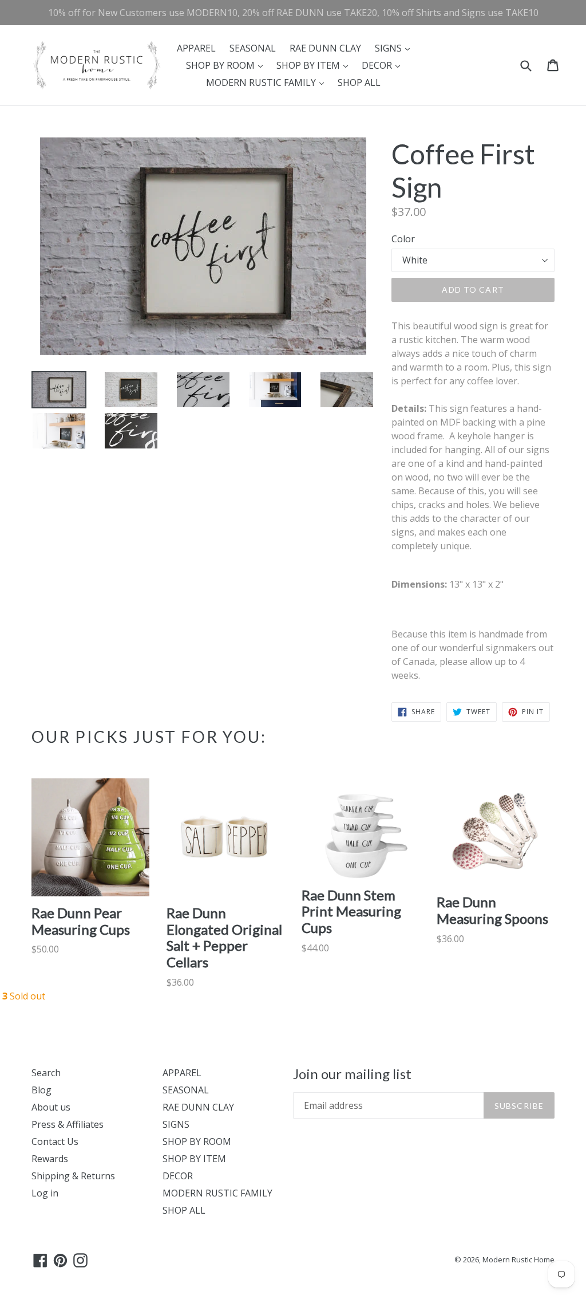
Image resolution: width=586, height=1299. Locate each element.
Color (403, 239)
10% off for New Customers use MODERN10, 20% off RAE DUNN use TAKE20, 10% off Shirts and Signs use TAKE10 (293, 12)
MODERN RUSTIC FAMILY (268, 82)
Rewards (49, 1158)
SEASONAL (252, 48)
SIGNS (395, 47)
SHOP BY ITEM (315, 65)
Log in (44, 1193)
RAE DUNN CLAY (325, 48)
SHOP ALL (359, 82)
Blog (41, 1090)
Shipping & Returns (73, 1176)
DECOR (384, 65)
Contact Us (54, 1141)
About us (50, 1107)
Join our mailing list (352, 1074)
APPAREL (196, 48)
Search (46, 1072)
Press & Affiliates (67, 1124)
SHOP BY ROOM (227, 65)
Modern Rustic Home (518, 1259)
